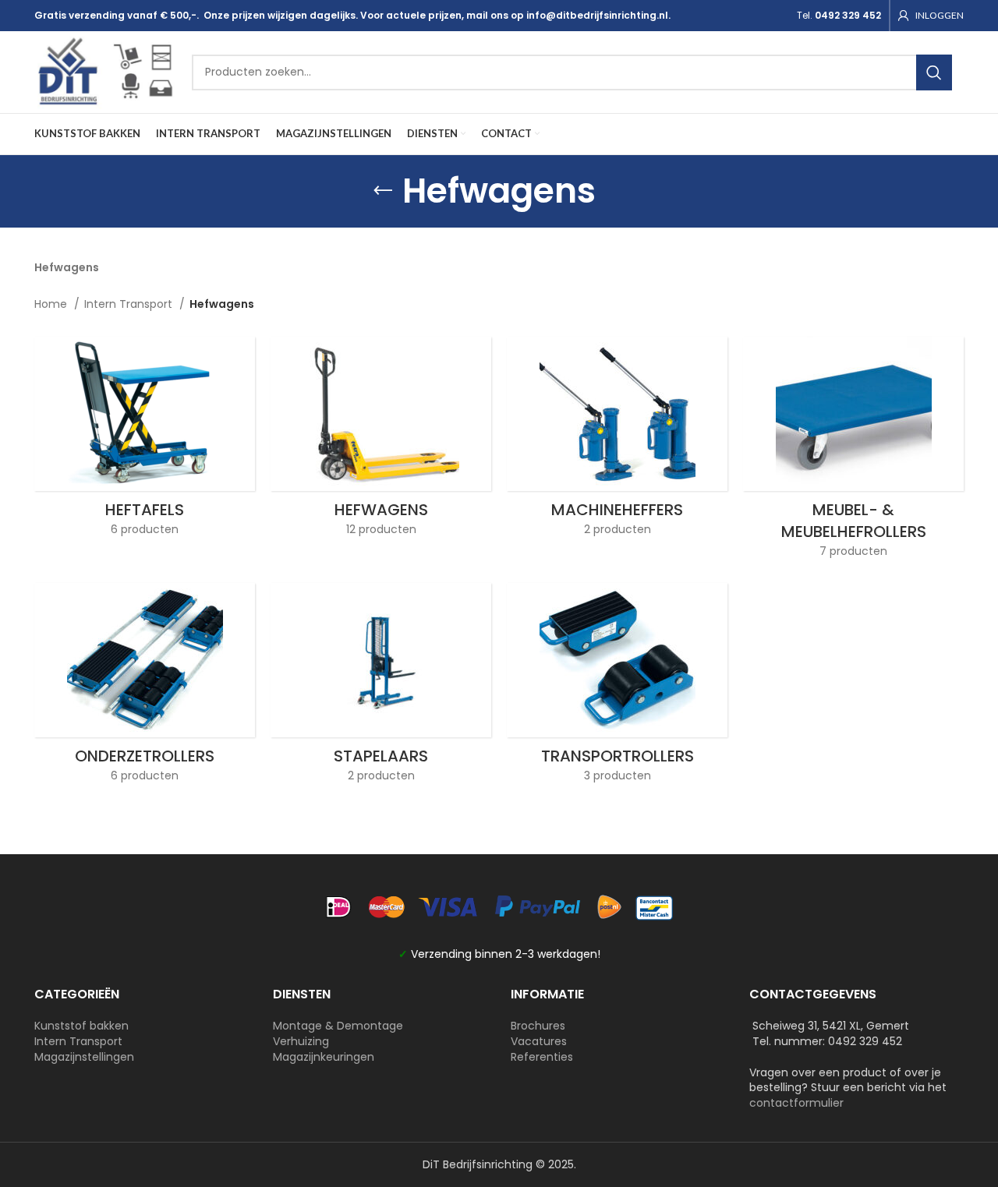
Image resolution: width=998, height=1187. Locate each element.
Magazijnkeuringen (323, 1057)
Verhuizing (301, 1041)
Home (52, 304)
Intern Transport (129, 304)
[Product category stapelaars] (381, 687)
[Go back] (382, 191)
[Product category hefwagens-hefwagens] (381, 441)
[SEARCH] (934, 72)
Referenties (542, 1057)
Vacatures (539, 1041)
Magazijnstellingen (84, 1057)
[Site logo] (105, 71)
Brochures (538, 1025)
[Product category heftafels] (144, 441)
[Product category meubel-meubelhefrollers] (853, 452)
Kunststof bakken (81, 1025)
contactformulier (796, 1103)
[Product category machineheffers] (617, 441)
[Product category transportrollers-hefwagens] (617, 687)
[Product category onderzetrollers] (144, 687)
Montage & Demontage (338, 1025)
